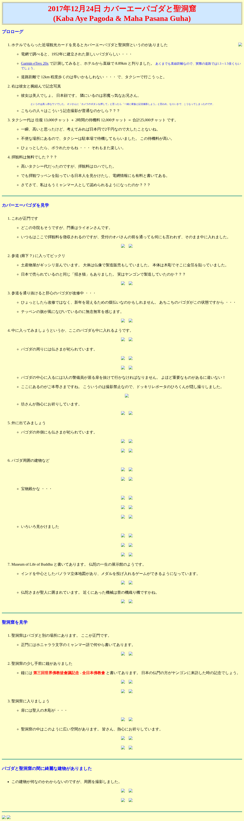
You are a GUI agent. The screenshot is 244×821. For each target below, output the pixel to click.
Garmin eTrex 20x (35, 63)
